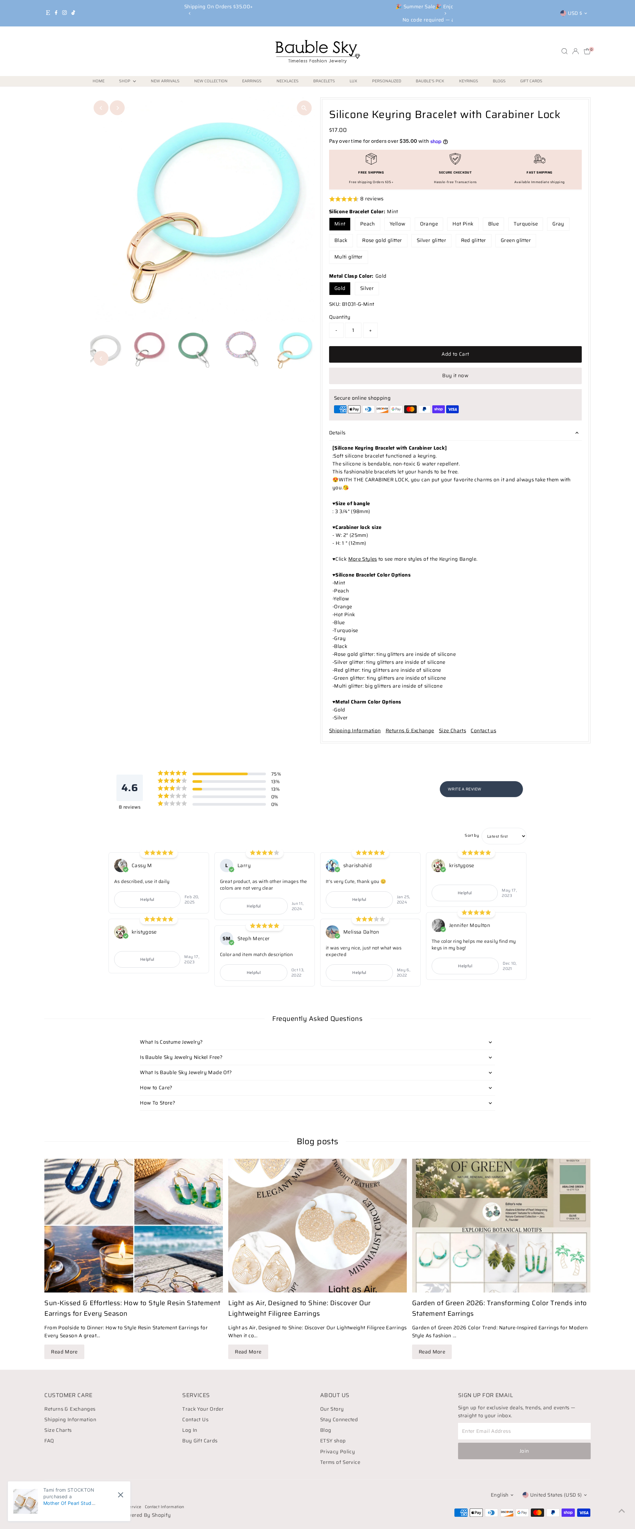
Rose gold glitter (382, 240)
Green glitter (516, 240)
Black (341, 240)
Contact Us (195, 1420)
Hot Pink (462, 224)
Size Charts (452, 730)
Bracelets (324, 81)
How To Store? (157, 1103)
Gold (340, 288)
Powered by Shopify (146, 1515)
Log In (189, 1430)
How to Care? (156, 1088)
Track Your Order (203, 1409)
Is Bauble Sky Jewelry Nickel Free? (181, 1057)
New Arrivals (165, 81)
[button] (455, 199)
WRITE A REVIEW (464, 789)
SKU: (335, 304)
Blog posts (317, 1141)
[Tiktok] (73, 13)
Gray (558, 224)
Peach (367, 224)
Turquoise (526, 224)
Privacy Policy (337, 1452)
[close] (120, 1495)
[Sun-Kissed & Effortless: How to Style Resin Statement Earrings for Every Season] (133, 1226)
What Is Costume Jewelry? (171, 1042)
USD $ (575, 13)
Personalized (386, 81)
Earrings (252, 81)
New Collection (211, 81)
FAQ (49, 1441)
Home (99, 81)
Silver (367, 288)
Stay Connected (339, 1420)
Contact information (164, 1507)
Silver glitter (431, 240)
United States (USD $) (556, 1495)
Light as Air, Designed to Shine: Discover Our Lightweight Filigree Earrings (299, 1308)
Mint (340, 224)
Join (524, 1451)
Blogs (499, 81)
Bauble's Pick (430, 81)
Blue (493, 224)
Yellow (397, 224)
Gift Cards (531, 81)
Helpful (147, 899)
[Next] (445, 13)
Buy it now (455, 376)
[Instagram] (64, 13)
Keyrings (468, 81)
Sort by (472, 835)
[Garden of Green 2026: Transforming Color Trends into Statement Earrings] (501, 1226)
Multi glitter (348, 257)
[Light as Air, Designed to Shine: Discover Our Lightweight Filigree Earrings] (317, 1226)
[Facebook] (56, 13)
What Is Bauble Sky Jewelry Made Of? (186, 1072)
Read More (64, 1352)
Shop (125, 81)
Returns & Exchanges (69, 1409)
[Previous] (189, 13)
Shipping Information (355, 730)
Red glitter (473, 240)
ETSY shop (333, 1441)
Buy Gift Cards (199, 1441)
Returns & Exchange (410, 730)
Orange (429, 224)
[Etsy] (48, 13)
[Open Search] (565, 51)
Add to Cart (455, 354)
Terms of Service (340, 1462)
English (500, 1495)
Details (337, 433)
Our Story (332, 1409)
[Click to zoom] (304, 108)
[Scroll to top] (621, 1510)
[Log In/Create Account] (575, 51)
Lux (353, 81)
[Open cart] (587, 51)
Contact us (483, 730)
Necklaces (287, 81)
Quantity (339, 317)
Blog (325, 1430)
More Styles (362, 559)
